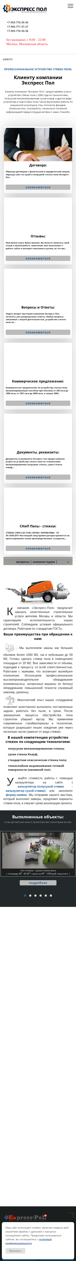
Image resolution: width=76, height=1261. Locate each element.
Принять (15, 1250)
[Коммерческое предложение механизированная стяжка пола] (38, 376)
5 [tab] (46, 896)
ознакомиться (38, 187)
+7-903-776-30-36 (17, 22)
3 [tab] (35, 896)
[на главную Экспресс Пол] (25, 1217)
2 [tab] (30, 896)
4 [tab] (41, 896)
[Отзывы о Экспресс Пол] (38, 231)
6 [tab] (51, 896)
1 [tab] (25, 896)
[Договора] (38, 160)
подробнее (38, 883)
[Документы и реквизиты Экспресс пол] (38, 448)
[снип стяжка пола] (38, 521)
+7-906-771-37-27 (17, 27)
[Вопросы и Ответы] (38, 304)
